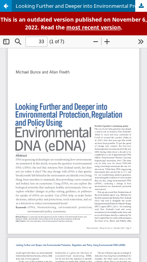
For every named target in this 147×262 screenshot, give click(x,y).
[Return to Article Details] (6, 6)
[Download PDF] (141, 6)
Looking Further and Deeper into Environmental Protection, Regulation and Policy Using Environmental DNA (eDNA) (81, 5)
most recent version (93, 27)
